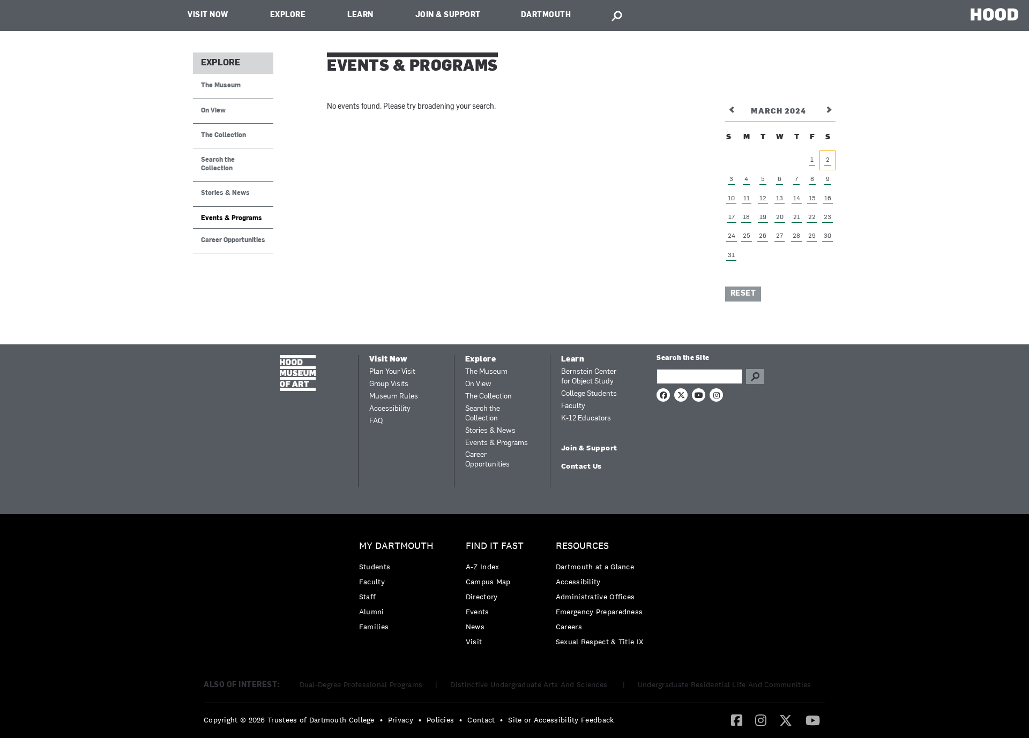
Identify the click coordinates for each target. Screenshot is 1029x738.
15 (812, 198)
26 (762, 236)
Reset (743, 294)
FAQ (376, 421)
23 (827, 217)
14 (796, 198)
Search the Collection (218, 164)
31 (731, 255)
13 (779, 198)
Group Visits (388, 384)
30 (827, 236)
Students (374, 566)
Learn (360, 15)
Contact (481, 720)
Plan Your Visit (392, 372)
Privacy (400, 720)
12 (762, 198)
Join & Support (448, 15)
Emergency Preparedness (599, 611)
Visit (474, 641)
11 (746, 198)
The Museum (221, 85)
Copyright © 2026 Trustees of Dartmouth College (289, 720)
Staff (367, 596)
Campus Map (488, 581)
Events (477, 611)
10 (731, 198)
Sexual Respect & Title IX (600, 641)
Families (374, 626)
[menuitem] (399, 589)
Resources (582, 546)
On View (213, 111)
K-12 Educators (586, 419)
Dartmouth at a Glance (595, 566)
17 (731, 217)
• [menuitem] (381, 720)
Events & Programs (231, 218)
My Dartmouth (396, 546)
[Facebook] (736, 719)
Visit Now (208, 15)
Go (755, 376)
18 (746, 217)
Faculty (573, 406)
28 (796, 236)
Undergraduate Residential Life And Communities (724, 684)
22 (812, 217)
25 (746, 236)
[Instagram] (760, 719)
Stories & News (225, 193)
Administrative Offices (595, 596)
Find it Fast (495, 546)
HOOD (994, 14)
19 (762, 217)
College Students (589, 394)
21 (796, 217)
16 (827, 198)
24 (731, 236)
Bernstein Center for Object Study (588, 377)
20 (780, 217)
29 (812, 236)
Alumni (371, 611)
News (475, 626)
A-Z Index (482, 566)
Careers (569, 626)
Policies (440, 720)
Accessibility (390, 409)
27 (779, 236)
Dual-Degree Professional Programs (361, 684)
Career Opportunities (233, 240)
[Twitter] (785, 719)
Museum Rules (393, 397)
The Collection (223, 135)
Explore (288, 15)
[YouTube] (813, 719)
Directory (482, 596)
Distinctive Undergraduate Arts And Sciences (529, 684)
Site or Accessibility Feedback (561, 720)
